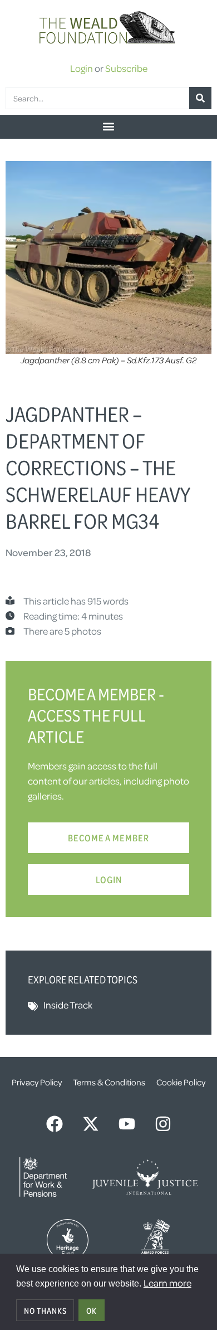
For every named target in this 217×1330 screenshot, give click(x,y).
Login (81, 68)
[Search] (200, 98)
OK (91, 1310)
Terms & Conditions (109, 1082)
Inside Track (67, 1004)
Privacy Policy (37, 1082)
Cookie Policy (180, 1082)
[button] (108, 127)
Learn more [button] (167, 1283)
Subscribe (126, 68)
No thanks (45, 1310)
